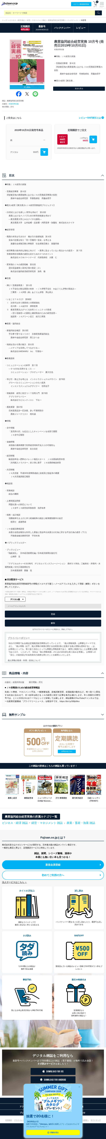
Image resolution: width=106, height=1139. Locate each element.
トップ (4, 20)
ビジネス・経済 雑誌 (17, 20)
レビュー (81, 28)
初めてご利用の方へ (53, 875)
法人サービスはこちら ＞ (14, 882)
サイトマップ (96, 1120)
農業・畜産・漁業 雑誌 (81, 822)
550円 (35, 152)
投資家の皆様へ (83, 1120)
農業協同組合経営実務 (56, 20)
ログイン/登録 (81, 4)
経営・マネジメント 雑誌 (36, 20)
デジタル (14, 152)
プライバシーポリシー (22, 1120)
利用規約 (8, 1120)
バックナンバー (73, 20)
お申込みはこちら (66, 751)
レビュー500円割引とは (91, 118)
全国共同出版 (14, 104)
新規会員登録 (53, 864)
